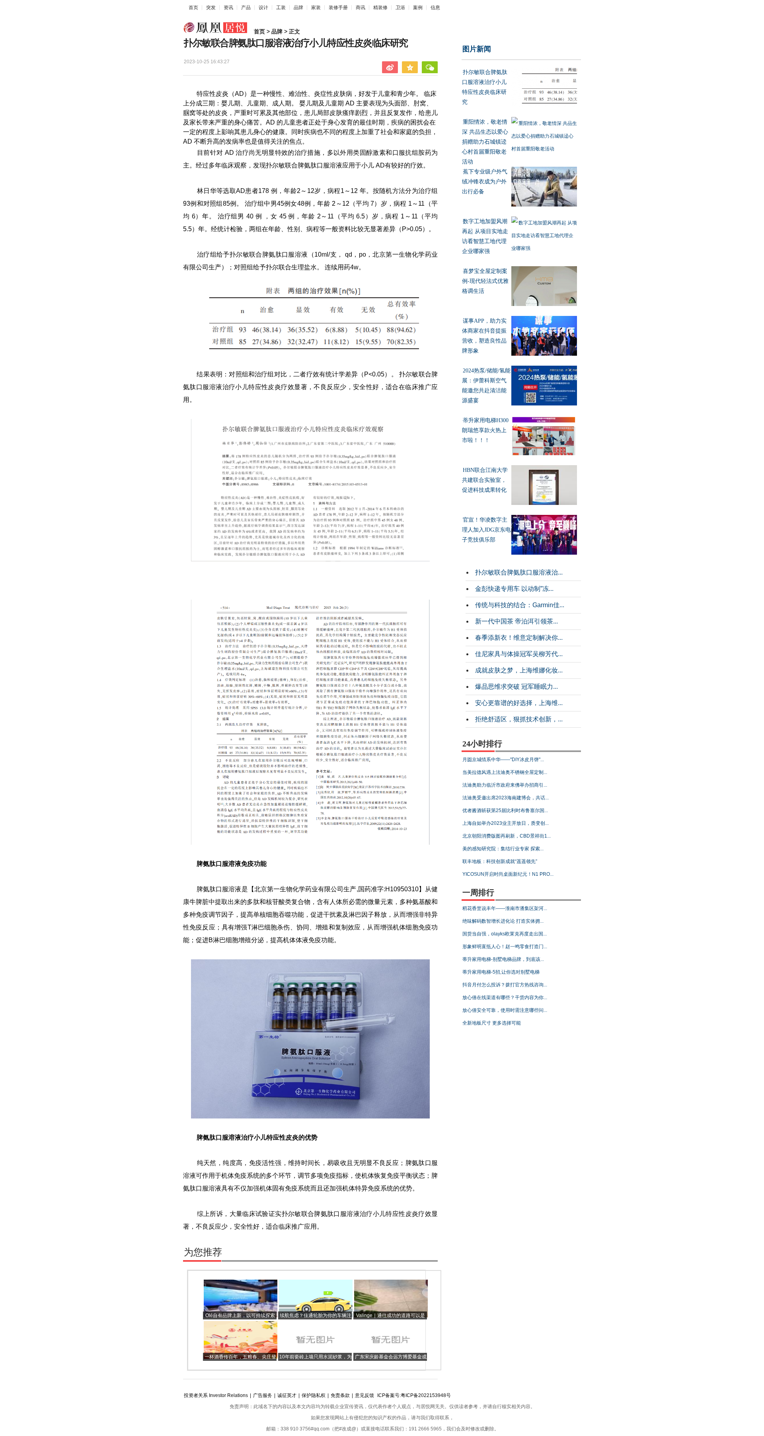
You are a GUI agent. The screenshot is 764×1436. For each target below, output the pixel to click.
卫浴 (400, 7)
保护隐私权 (313, 1395)
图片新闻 (476, 49)
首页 (193, 7)
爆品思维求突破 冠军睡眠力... (516, 686)
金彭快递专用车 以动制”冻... (514, 588)
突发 (211, 7)
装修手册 (338, 7)
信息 (435, 7)
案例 (418, 7)
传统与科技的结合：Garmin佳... (519, 605)
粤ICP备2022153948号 (426, 1395)
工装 (281, 7)
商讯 (360, 7)
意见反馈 (364, 1395)
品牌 (298, 7)
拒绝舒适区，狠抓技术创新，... (519, 719)
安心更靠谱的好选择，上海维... (519, 702)
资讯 (228, 7)
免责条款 (340, 1395)
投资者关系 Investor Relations (216, 1395)
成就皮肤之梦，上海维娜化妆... (519, 670)
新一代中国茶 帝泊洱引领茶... (516, 621)
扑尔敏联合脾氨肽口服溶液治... (519, 572)
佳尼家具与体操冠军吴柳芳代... (519, 654)
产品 (246, 7)
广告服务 (262, 1395)
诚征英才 (286, 1395)
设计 (263, 7)
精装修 (380, 7)
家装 (316, 7)
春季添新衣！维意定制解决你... (519, 637)
